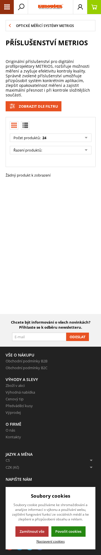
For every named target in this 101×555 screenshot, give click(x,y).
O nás (10, 430)
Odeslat (78, 336)
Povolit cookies (68, 531)
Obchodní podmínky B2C (26, 367)
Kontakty (13, 436)
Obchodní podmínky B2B (26, 361)
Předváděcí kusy (19, 405)
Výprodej (13, 412)
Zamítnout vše (32, 531)
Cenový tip (15, 398)
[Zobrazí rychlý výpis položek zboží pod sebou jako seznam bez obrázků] (25, 125)
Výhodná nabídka (20, 392)
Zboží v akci (15, 385)
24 (44, 137)
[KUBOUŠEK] (50, 7)
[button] (7, 7)
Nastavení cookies (50, 541)
